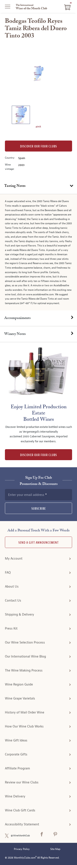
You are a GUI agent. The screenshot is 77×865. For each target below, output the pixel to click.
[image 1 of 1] (21, 115)
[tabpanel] (38, 252)
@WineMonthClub (20, 835)
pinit (38, 126)
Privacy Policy (22, 849)
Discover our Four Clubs (38, 146)
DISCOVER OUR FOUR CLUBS (38, 455)
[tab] (38, 186)
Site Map (55, 849)
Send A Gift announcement (38, 542)
